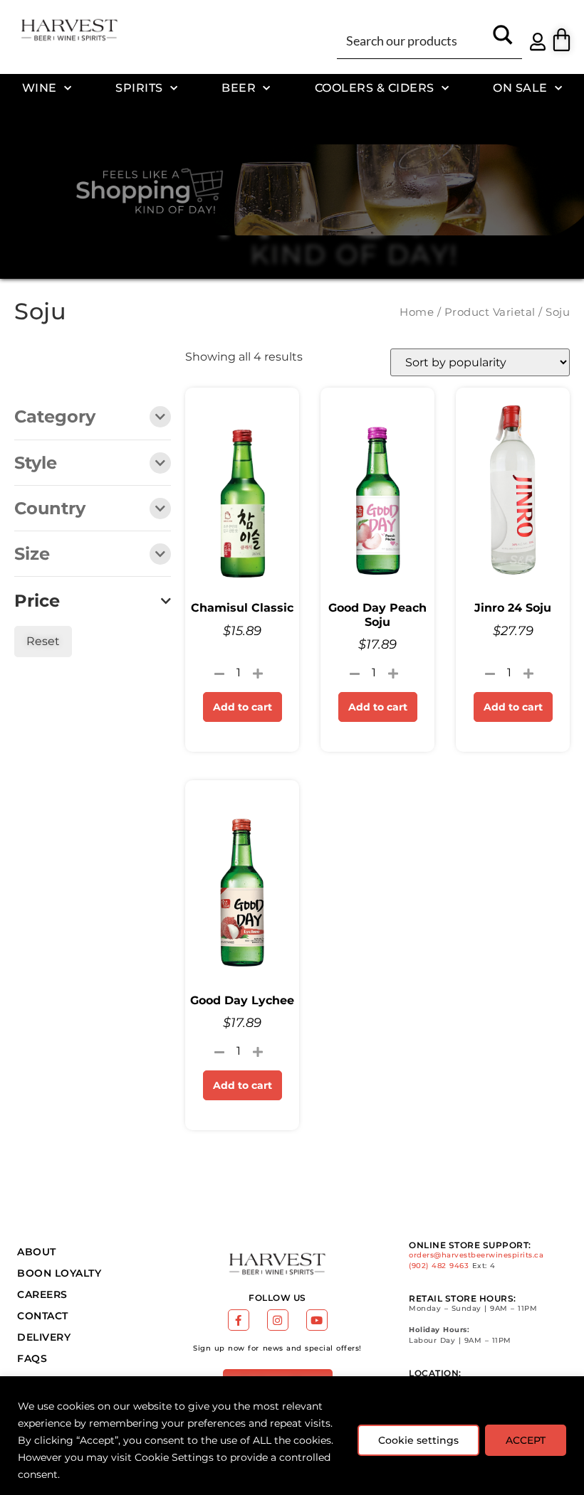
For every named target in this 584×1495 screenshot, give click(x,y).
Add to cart (242, 707)
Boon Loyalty (59, 1273)
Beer (238, 87)
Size (32, 555)
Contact (42, 1315)
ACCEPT (526, 1440)
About (36, 1251)
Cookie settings (418, 1440)
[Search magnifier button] (503, 40)
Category (54, 417)
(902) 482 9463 (439, 1265)
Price (37, 601)
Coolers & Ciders (374, 87)
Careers (42, 1294)
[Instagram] (277, 1320)
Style (35, 463)
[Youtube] (317, 1320)
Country (49, 509)
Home (417, 312)
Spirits (139, 87)
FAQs (32, 1358)
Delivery (44, 1337)
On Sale (520, 87)
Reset (43, 641)
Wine (39, 87)
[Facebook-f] (238, 1320)
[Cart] (561, 39)
